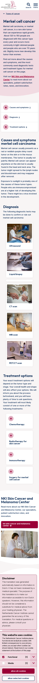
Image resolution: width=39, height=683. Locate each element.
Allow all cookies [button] (18, 671)
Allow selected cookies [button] (18, 678)
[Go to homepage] (8, 5)
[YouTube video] (19, 544)
